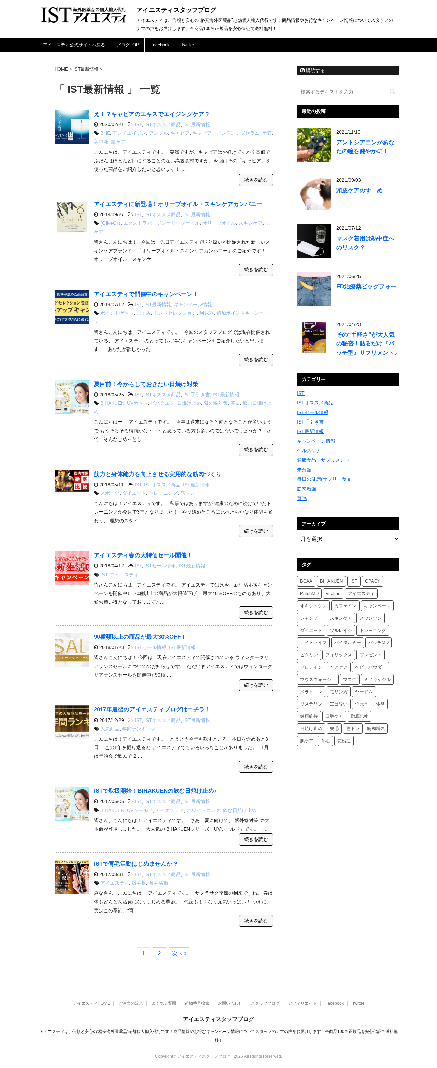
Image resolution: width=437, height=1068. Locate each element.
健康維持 (309, 716)
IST (138, 124)
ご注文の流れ (130, 1003)
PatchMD (309, 593)
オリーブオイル (219, 223)
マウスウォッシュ (318, 679)
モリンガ (339, 691)
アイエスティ (124, 574)
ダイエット (134, 493)
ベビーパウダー (370, 667)
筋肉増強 (306, 488)
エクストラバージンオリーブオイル (161, 223)
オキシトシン (313, 605)
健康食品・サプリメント (323, 460)
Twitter (187, 44)
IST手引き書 (196, 394)
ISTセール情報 (160, 565)
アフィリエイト (302, 1003)
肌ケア (118, 142)
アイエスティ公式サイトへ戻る (74, 44)
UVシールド (140, 810)
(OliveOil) (110, 223)
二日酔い (339, 704)
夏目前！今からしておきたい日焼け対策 (146, 384)
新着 (267, 133)
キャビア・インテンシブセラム (226, 133)
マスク (349, 679)
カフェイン (345, 605)
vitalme (333, 593)
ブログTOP (127, 44)
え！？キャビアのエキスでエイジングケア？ (152, 114)
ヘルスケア (309, 450)
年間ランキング (139, 728)
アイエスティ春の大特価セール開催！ (143, 555)
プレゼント (371, 654)
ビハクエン (162, 403)
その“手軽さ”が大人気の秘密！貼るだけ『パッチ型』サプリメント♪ (366, 343)
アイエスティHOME (91, 1003)
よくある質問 (164, 1003)
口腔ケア (334, 716)
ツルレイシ (341, 630)
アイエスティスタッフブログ (176, 9)
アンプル (158, 133)
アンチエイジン (129, 133)
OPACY (372, 581)
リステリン (311, 704)
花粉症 (344, 740)
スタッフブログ (265, 1003)
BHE (105, 133)
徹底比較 (359, 716)
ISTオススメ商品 (162, 124)
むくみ (144, 313)
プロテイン (311, 667)
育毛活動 (158, 883)
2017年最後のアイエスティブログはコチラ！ (152, 709)
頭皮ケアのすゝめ (359, 190)
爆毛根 (139, 883)
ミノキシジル (377, 679)
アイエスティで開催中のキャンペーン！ (146, 294)
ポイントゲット (117, 313)
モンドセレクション (175, 313)
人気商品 (109, 728)
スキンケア (251, 223)
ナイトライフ (313, 642)
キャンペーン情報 (193, 304)
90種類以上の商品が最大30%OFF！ (140, 637)
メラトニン (311, 691)
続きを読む (256, 179)
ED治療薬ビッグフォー (366, 286)
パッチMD (378, 642)
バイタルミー (347, 642)
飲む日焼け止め (239, 810)
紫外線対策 (216, 403)
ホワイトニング (203, 810)
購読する (315, 70)
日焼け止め (189, 403)
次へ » (179, 953)
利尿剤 (206, 313)
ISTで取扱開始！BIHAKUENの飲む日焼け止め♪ (155, 791)
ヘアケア (339, 667)
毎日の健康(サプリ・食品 (324, 479)
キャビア (180, 133)
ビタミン (309, 654)
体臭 (380, 704)
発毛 (334, 728)
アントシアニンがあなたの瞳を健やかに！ (365, 146)
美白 (235, 403)
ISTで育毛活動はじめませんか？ (136, 864)
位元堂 (361, 704)
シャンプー (311, 618)
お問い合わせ (230, 1003)
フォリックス (338, 654)
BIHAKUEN (112, 403)
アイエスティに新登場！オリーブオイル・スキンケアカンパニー (178, 204)
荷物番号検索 (197, 1003)
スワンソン (371, 618)
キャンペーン (377, 605)
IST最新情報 (196, 124)
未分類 (304, 469)
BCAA (306, 581)
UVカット (137, 403)
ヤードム (364, 691)
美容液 (101, 142)
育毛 (302, 498)
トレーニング (163, 493)
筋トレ (187, 493)
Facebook (160, 44)
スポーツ (109, 493)
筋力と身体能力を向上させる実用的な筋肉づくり (158, 474)
